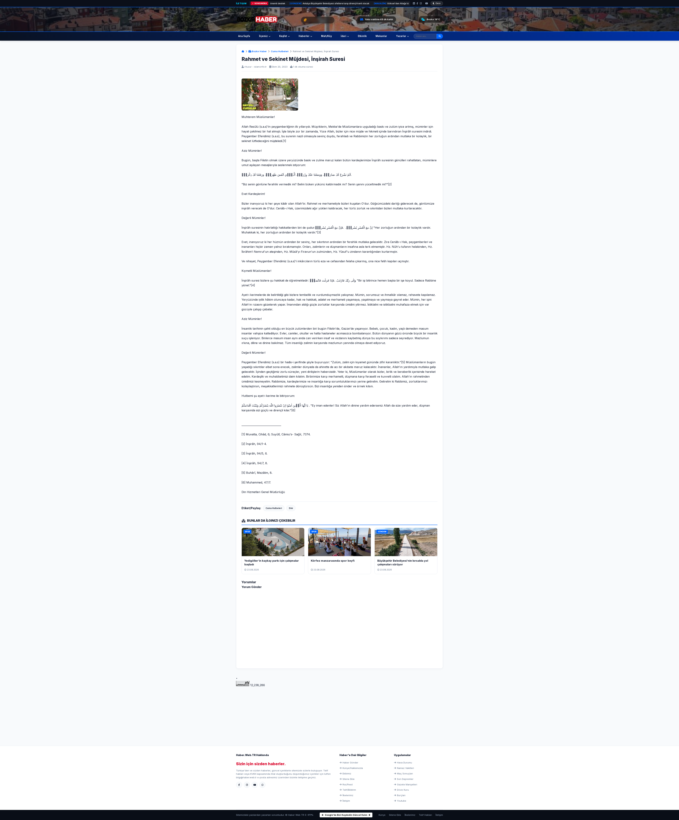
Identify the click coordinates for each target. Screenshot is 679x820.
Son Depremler (405, 779)
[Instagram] (421, 3)
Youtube (401, 800)
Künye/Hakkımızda (353, 768)
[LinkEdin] (414, 3)
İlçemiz (263, 36)
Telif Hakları (425, 814)
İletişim (241, 3)
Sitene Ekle (349, 779)
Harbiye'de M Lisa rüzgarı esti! (393, 3)
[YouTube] (426, 3)
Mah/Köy (326, 36)
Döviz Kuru (403, 789)
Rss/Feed (348, 784)
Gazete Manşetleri (407, 784)
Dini (291, 508)
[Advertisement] (339, 712)
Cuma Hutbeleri (280, 51)
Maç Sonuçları (405, 773)
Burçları (401, 795)
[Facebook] (417, 3)
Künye (382, 814)
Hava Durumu (404, 762)
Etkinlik (362, 36)
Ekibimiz (347, 773)
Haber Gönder (350, 762)
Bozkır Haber (259, 51)
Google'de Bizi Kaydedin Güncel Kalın (346, 815)
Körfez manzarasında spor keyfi (333, 560)
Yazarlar (401, 36)
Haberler (304, 36)
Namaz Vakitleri (405, 768)
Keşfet (283, 36)
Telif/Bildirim (349, 789)
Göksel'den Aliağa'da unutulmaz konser (338, 3)
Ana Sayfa (244, 36)
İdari (343, 36)
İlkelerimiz (348, 795)
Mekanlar (381, 36)
